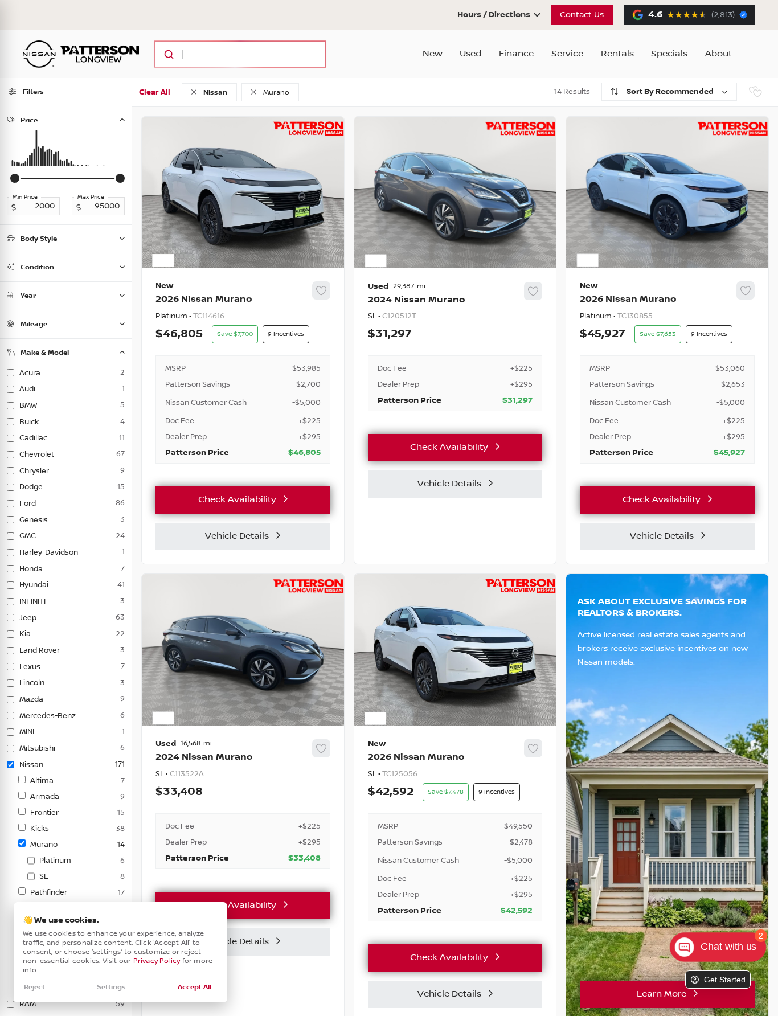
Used (470, 54)
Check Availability (237, 500)
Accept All (194, 987)
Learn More (661, 994)
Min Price (25, 197)
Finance (516, 54)
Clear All (154, 92)
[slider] (15, 178)
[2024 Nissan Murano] (455, 346)
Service (567, 54)
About (718, 54)
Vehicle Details (237, 536)
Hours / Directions (493, 14)
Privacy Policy (157, 961)
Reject (34, 987)
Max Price (90, 197)
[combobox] (229, 54)
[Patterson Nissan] (81, 54)
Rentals (617, 54)
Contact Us (582, 14)
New (433, 54)
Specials (669, 54)
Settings (111, 987)
